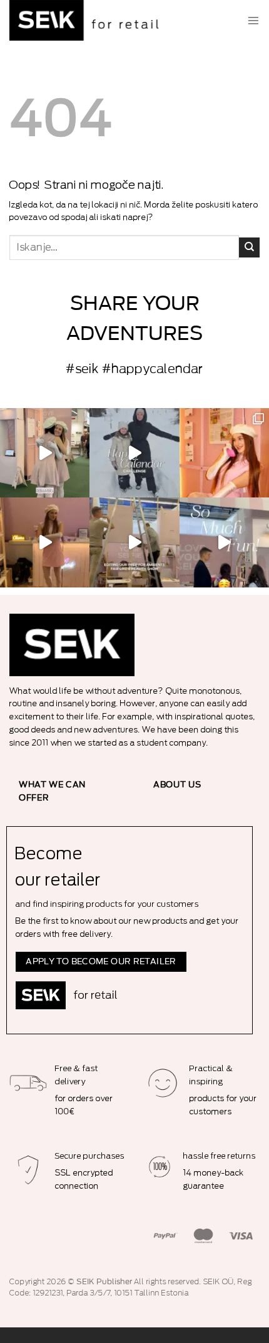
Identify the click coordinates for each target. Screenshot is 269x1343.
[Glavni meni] (253, 20)
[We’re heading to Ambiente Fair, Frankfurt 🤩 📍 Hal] (224, 542)
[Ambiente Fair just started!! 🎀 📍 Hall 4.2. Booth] (44, 542)
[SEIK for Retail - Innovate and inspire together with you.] (87, 20)
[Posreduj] (249, 247)
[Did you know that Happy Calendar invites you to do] (134, 452)
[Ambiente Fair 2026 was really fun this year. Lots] (224, 452)
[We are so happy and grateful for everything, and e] (44, 452)
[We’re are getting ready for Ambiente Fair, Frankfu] (134, 542)
